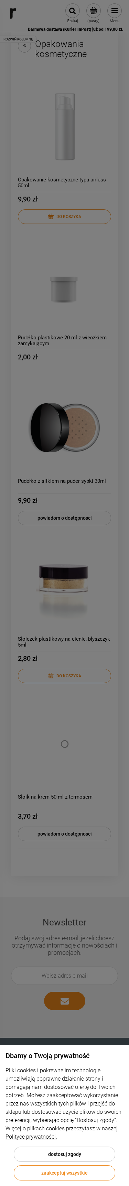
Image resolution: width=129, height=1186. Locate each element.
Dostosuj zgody (64, 1154)
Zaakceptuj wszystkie (64, 1173)
